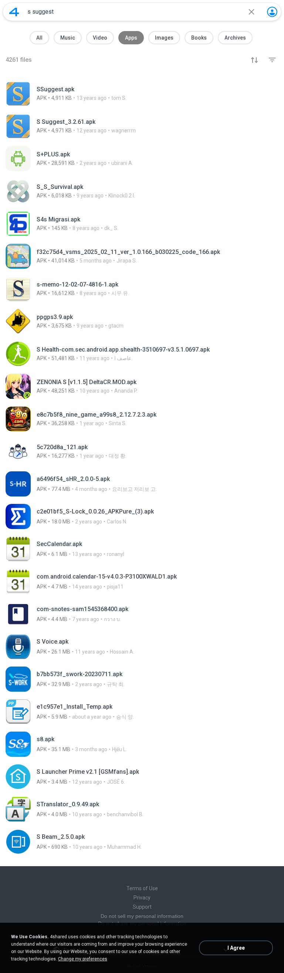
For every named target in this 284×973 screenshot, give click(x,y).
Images (164, 38)
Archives (235, 38)
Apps (131, 38)
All (39, 38)
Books (199, 38)
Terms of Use (142, 888)
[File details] (142, 93)
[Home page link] (14, 11)
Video (100, 38)
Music (67, 38)
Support (142, 907)
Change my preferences (82, 959)
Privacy (142, 898)
